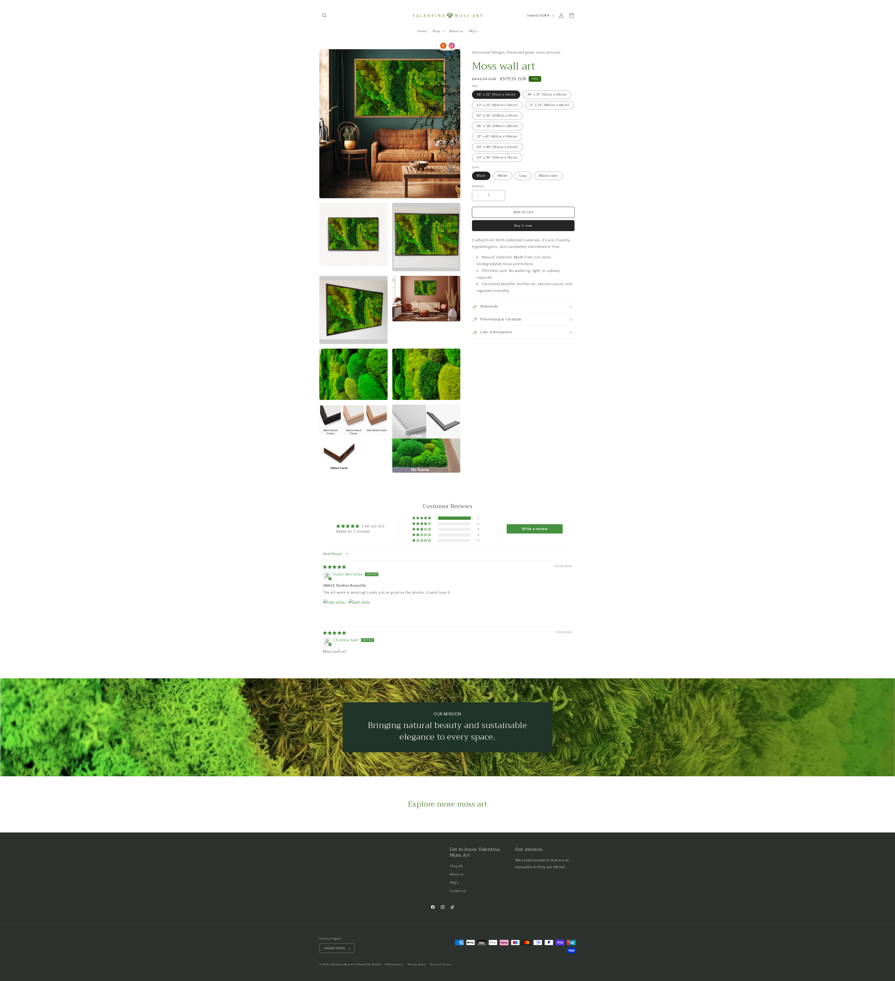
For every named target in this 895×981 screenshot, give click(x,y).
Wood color (548, 176)
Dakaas (447, 53)
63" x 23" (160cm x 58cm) (497, 105)
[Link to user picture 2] (359, 610)
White (502, 176)
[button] (324, 15)
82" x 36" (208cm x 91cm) (497, 116)
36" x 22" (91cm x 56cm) (496, 95)
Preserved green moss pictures (533, 52)
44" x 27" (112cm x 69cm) (546, 95)
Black (481, 176)
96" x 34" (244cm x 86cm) (497, 126)
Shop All (456, 866)
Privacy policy (417, 964)
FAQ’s (454, 883)
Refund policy (394, 964)
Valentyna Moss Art (342, 964)
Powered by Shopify (368, 964)
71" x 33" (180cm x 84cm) (549, 105)
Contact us (458, 891)
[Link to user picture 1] (334, 610)
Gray (523, 176)
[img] (334, 567)
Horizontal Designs (488, 52)
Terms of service (440, 964)
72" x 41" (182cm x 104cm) (497, 137)
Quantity (478, 186)
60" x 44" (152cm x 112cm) (497, 147)
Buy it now (523, 226)
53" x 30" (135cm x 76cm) (497, 157)
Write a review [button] (534, 529)
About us (457, 875)
